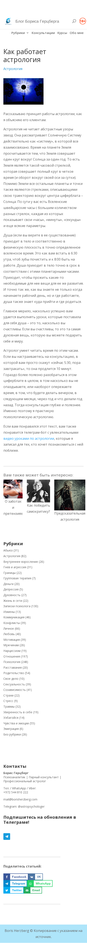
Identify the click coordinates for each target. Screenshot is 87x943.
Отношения (11, 656)
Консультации (43, 33)
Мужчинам (11, 645)
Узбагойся (10, 718)
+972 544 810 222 (15, 792)
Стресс (8, 701)
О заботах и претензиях (13, 507)
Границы (9, 573)
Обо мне (77, 33)
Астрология (12, 68)
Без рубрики (12, 734)
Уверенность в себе (17, 712)
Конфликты (11, 623)
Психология (11, 662)
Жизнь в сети (12, 601)
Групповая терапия (17, 578)
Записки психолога (16, 606)
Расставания (12, 667)
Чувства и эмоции (16, 723)
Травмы (9, 706)
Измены (9, 612)
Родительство (13, 673)
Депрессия (11, 589)
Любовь (9, 634)
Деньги (8, 584)
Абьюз (8, 550)
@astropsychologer (31, 806)
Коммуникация (13, 617)
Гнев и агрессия (14, 567)
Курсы (62, 33)
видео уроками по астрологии (28, 438)
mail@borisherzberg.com (20, 799)
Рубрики (18, 33)
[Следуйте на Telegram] (43, 836)
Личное (8, 628)
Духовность (11, 595)
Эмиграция (11, 729)
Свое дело (10, 679)
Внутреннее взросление (20, 562)
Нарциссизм (11, 651)
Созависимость (14, 690)
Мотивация (11, 640)
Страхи (8, 695)
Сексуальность (14, 684)
